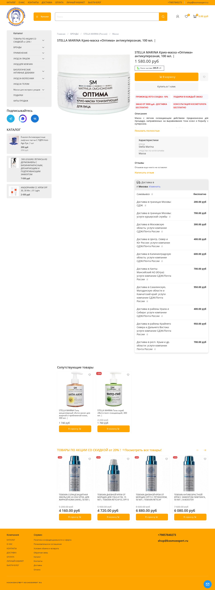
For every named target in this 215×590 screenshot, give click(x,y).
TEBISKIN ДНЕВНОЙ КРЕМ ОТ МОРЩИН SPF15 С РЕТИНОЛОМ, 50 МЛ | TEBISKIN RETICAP (151, 497)
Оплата (37, 569)
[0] (186, 16)
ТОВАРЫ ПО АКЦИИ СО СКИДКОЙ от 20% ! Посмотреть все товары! (109, 450)
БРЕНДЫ (74, 33)
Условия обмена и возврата (46, 548)
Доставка (38, 565)
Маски (115, 33)
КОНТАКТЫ (33, 2)
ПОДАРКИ (18, 95)
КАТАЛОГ (11, 2)
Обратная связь (41, 552)
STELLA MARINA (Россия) (95, 33)
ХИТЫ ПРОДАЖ (20, 100)
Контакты (38, 561)
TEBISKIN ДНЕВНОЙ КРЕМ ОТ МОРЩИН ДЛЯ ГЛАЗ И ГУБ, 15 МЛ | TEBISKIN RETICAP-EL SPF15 (113, 497)
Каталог (45, 16)
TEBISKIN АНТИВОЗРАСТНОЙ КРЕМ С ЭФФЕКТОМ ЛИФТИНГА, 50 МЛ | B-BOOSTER (190, 497)
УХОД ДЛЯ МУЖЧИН (23, 64)
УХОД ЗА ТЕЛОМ (21, 84)
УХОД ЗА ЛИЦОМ (21, 58)
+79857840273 (175, 2)
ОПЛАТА (59, 2)
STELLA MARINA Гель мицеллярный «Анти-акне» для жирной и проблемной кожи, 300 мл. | (74, 414)
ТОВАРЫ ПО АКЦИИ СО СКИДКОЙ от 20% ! (24, 40)
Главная (61, 33)
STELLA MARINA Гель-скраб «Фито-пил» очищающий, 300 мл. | (112, 413)
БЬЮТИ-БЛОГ (94, 2)
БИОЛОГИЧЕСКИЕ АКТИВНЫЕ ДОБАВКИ (23, 71)
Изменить (154, 186)
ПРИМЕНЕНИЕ (20, 52)
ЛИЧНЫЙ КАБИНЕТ (76, 2)
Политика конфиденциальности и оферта (52, 540)
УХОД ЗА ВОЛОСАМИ (23, 78)
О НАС (22, 2)
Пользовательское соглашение (48, 544)
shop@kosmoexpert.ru (197, 2)
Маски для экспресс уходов (26, 89)
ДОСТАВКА (47, 2)
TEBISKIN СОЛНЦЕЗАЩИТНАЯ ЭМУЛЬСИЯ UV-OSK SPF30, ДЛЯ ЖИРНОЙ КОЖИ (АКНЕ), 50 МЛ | (74, 497)
